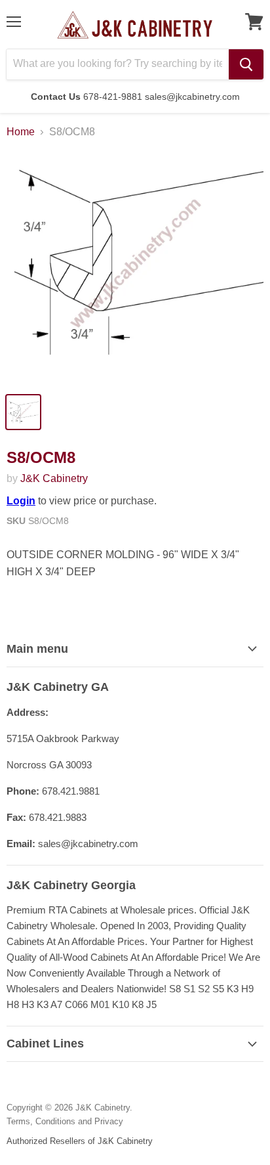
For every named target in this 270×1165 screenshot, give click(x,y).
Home (21, 131)
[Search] (246, 64)
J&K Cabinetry (54, 478)
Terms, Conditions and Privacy (65, 1121)
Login (21, 500)
